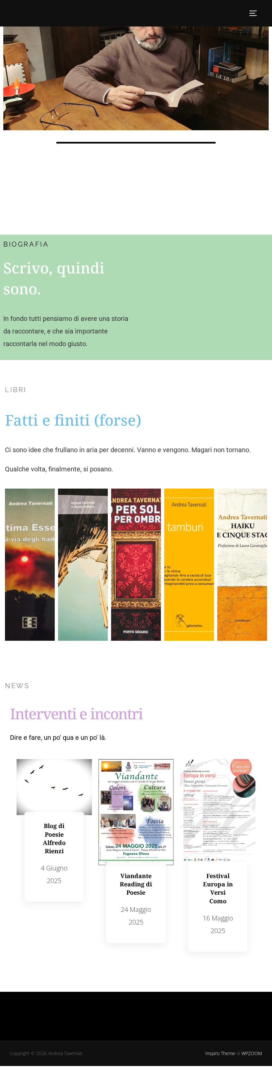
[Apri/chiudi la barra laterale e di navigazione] (255, 13)
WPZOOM (251, 1053)
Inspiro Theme (220, 1053)
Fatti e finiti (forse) (73, 420)
